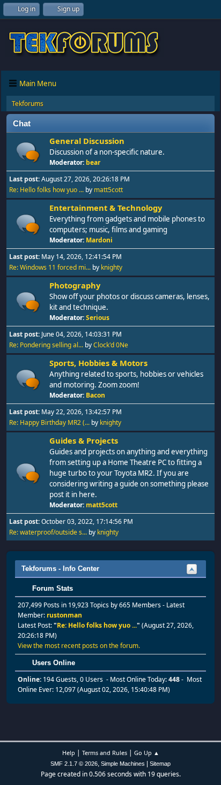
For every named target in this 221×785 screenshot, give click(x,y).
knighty (111, 267)
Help (68, 753)
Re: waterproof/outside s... (48, 532)
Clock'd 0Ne (110, 344)
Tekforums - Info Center (60, 569)
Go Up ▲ (146, 753)
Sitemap (160, 763)
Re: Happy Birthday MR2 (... (49, 422)
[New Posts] (28, 152)
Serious (97, 317)
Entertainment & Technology (105, 207)
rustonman (64, 615)
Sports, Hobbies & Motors (98, 362)
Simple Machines (123, 763)
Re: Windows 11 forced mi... (50, 267)
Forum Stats (51, 588)
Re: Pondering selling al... (46, 344)
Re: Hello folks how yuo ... (46, 189)
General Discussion (86, 140)
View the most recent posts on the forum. (79, 645)
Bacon (95, 395)
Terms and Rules (104, 753)
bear (93, 162)
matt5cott (108, 189)
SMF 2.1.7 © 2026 (74, 763)
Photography (74, 285)
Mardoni (99, 240)
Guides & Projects (83, 440)
